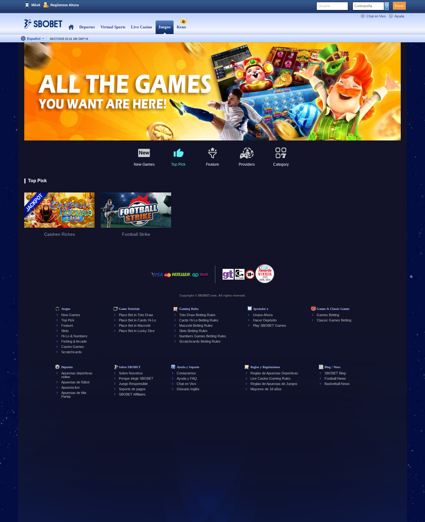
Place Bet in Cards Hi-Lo (137, 320)
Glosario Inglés (188, 389)
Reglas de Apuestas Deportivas (274, 373)
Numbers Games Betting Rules (202, 336)
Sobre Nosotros (131, 373)
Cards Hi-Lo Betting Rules (198, 320)
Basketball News (337, 384)
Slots (65, 331)
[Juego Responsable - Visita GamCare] (240, 276)
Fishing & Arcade (74, 341)
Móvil (35, 5)
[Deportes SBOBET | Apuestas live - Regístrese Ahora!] (41, 26)
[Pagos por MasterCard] (167, 278)
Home (71, 27)
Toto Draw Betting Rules (197, 315)
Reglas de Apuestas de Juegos (273, 384)
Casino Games (72, 347)
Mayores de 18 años (266, 389)
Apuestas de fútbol (75, 382)
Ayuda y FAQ (187, 378)
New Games (70, 315)
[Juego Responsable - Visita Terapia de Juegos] (228, 276)
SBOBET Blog (335, 373)
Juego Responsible (133, 384)
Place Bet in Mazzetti (134, 325)
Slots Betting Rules (193, 331)
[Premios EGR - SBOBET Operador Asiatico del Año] (264, 273)
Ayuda (399, 16)
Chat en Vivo (376, 16)
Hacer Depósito (265, 320)
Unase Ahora (263, 315)
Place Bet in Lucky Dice (137, 331)
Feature (67, 325)
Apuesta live (70, 387)
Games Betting (328, 315)
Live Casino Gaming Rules (270, 378)
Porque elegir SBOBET (136, 378)
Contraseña (363, 6)
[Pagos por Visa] (157, 278)
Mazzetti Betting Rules (196, 325)
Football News (335, 378)
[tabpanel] (212, 91)
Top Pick (67, 320)
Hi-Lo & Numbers (74, 336)
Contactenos (186, 373)
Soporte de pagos (132, 389)
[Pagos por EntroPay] (195, 278)
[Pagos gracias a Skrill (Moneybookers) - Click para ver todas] (204, 278)
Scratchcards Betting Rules (200, 341)
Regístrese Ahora (64, 5)
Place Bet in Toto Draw (136, 315)
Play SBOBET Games (269, 325)
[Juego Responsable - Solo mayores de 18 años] (250, 276)
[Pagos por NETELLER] (181, 278)
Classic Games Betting (334, 320)
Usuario (324, 6)
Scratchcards (71, 352)
